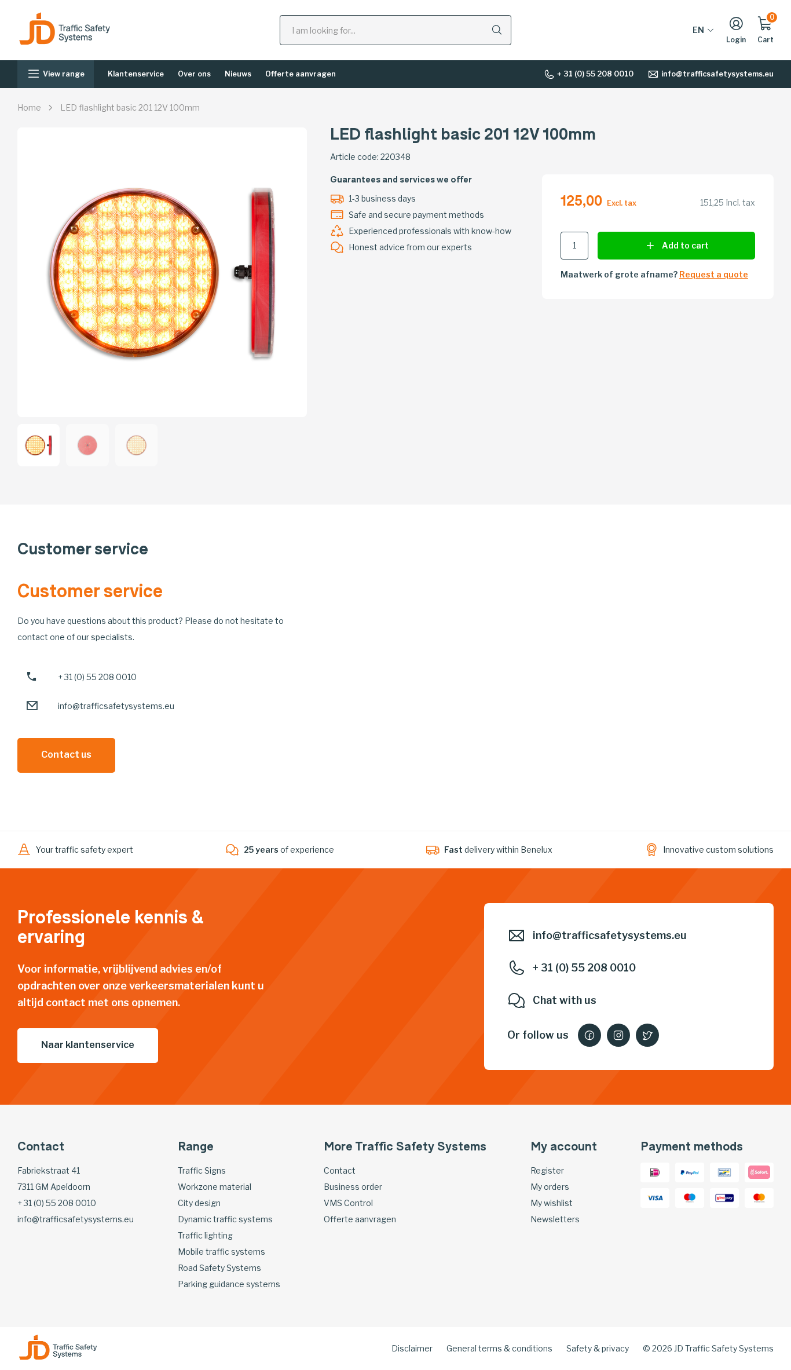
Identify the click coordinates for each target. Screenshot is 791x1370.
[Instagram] (618, 1035)
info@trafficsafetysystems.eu (717, 74)
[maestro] (689, 1196)
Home (29, 107)
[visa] (654, 1196)
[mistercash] (724, 1171)
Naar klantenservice (87, 1044)
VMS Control (348, 1203)
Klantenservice (136, 74)
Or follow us (538, 1035)
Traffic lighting (205, 1235)
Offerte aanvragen (300, 74)
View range (64, 74)
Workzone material (214, 1187)
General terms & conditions (499, 1348)
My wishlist (551, 1203)
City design (199, 1203)
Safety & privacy (597, 1348)
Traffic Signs (202, 1170)
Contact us (66, 754)
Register (547, 1170)
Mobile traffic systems (221, 1251)
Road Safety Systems (219, 1268)
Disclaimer (412, 1348)
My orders (549, 1187)
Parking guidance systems (229, 1284)
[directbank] (759, 1171)
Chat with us (564, 1000)
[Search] (496, 29)
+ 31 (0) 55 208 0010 (595, 74)
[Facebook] (589, 1035)
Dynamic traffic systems (225, 1219)
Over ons (194, 74)
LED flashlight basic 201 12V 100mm (130, 107)
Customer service (82, 551)
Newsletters (555, 1219)
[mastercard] (759, 1196)
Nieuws (238, 74)
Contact (340, 1170)
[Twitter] (647, 1035)
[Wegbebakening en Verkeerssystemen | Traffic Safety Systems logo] (64, 29)
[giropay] (724, 1196)
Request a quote (713, 274)
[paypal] (689, 1171)
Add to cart (685, 245)
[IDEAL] (654, 1171)
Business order (353, 1187)
